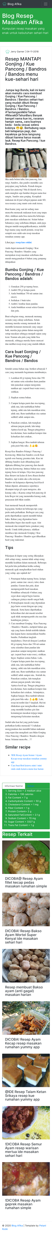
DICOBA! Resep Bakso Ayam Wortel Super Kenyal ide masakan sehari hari (23, 936)
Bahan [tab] (31, 786)
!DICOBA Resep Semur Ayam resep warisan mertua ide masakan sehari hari (23, 1150)
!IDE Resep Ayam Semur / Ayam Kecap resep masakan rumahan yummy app (29, 758)
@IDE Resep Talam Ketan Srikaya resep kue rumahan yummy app (25, 1095)
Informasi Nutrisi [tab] (14, 786)
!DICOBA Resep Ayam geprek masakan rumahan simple (23, 1204)
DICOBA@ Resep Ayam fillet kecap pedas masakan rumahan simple (26, 882)
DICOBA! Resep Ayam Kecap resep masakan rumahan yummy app (23, 1043)
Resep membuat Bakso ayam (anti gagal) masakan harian (24, 991)
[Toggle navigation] (46, 4)
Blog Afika (14, 4)
